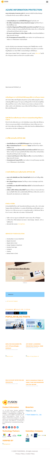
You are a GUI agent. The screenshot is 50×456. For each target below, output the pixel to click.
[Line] (12, 427)
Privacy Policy (20, 454)
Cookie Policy (30, 454)
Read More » (8, 352)
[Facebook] (3, 427)
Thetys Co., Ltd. (31, 411)
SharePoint (24, 145)
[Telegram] (18, 427)
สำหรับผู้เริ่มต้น (21, 224)
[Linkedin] (9, 427)
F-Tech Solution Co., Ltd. (34, 414)
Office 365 (37, 53)
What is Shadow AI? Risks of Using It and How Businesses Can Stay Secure (35, 382)
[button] (47, 1)
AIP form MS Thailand (12, 301)
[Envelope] (15, 427)
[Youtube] (6, 427)
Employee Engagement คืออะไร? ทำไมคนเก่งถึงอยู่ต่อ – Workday (14, 346)
